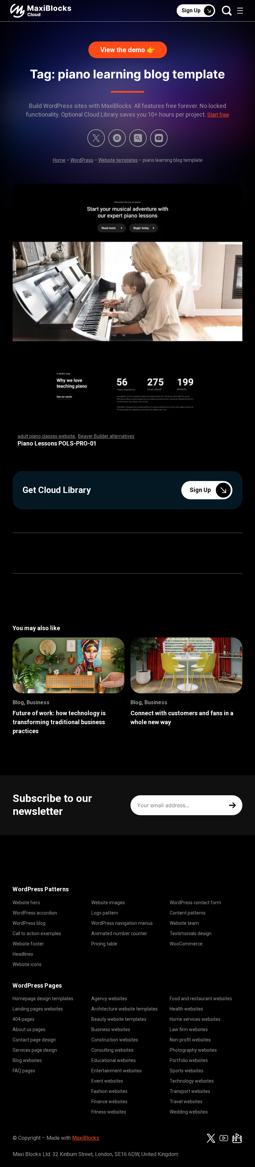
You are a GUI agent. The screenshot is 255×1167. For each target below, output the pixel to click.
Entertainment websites (116, 1070)
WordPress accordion (35, 913)
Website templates (118, 160)
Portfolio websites (189, 1060)
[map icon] (237, 1138)
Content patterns (188, 913)
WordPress (81, 160)
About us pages (29, 1029)
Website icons (27, 964)
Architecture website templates (124, 1009)
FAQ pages (24, 1070)
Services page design (35, 1050)
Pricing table (104, 943)
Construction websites (114, 1039)
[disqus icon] (117, 138)
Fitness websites (108, 1112)
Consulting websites (112, 1050)
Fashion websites (109, 1091)
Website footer (28, 943)
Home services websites (195, 1019)
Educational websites (113, 1060)
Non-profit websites (190, 1039)
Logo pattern (104, 913)
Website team (184, 923)
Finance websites (109, 1101)
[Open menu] (240, 11)
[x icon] (96, 138)
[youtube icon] (223, 1138)
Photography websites (193, 1050)
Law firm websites (189, 1029)
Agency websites (109, 998)
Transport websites (190, 1091)
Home (59, 160)
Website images (108, 902)
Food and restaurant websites (201, 998)
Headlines (23, 954)
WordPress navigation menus (122, 923)
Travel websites (186, 1101)
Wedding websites (189, 1112)
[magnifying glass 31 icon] (138, 138)
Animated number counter (119, 933)
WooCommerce (186, 943)
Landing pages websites (38, 1009)
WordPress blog (29, 923)
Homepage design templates (43, 998)
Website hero (26, 902)
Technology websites (192, 1081)
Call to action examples (37, 933)
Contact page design (34, 1039)
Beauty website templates (118, 1019)
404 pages (24, 1019)
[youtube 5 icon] (159, 138)
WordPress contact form (195, 902)
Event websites (107, 1081)
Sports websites (187, 1070)
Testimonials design (191, 933)
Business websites (110, 1029)
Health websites (186, 1009)
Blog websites (27, 1060)
